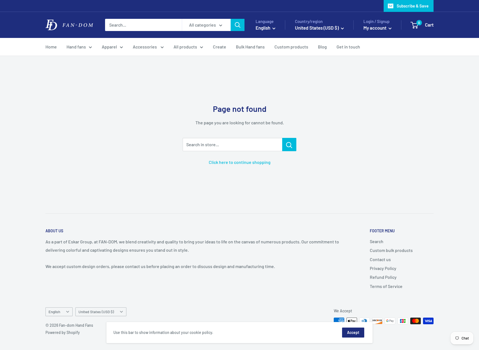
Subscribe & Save (413, 5)
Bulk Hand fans (250, 46)
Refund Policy (383, 277)
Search (376, 241)
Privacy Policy (383, 268)
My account (375, 27)
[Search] (237, 25)
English (54, 311)
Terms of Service (386, 286)
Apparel (109, 46)
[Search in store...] (289, 144)
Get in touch (348, 46)
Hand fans (76, 46)
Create (219, 46)
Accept (353, 332)
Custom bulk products (391, 250)
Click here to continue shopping (240, 162)
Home (51, 46)
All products (185, 46)
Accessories (145, 46)
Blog (322, 46)
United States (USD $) (96, 311)
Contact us (380, 259)
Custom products (291, 46)
